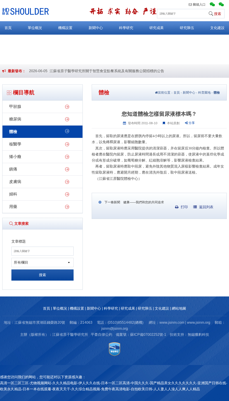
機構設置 (65, 28)
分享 (191, 123)
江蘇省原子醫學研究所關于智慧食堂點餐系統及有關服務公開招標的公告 (107, 71)
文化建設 (217, 28)
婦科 (13, 194)
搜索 (42, 275)
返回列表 (206, 207)
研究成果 (156, 28)
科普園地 (204, 92)
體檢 (13, 131)
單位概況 (35, 28)
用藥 (13, 206)
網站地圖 (179, 308)
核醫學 (15, 144)
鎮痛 (13, 169)
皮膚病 (15, 181)
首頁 (8, 28)
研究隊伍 (187, 28)
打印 (184, 207)
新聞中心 (96, 28)
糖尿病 (15, 119)
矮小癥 (15, 156)
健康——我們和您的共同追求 (143, 202)
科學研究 (126, 28)
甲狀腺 (15, 106)
